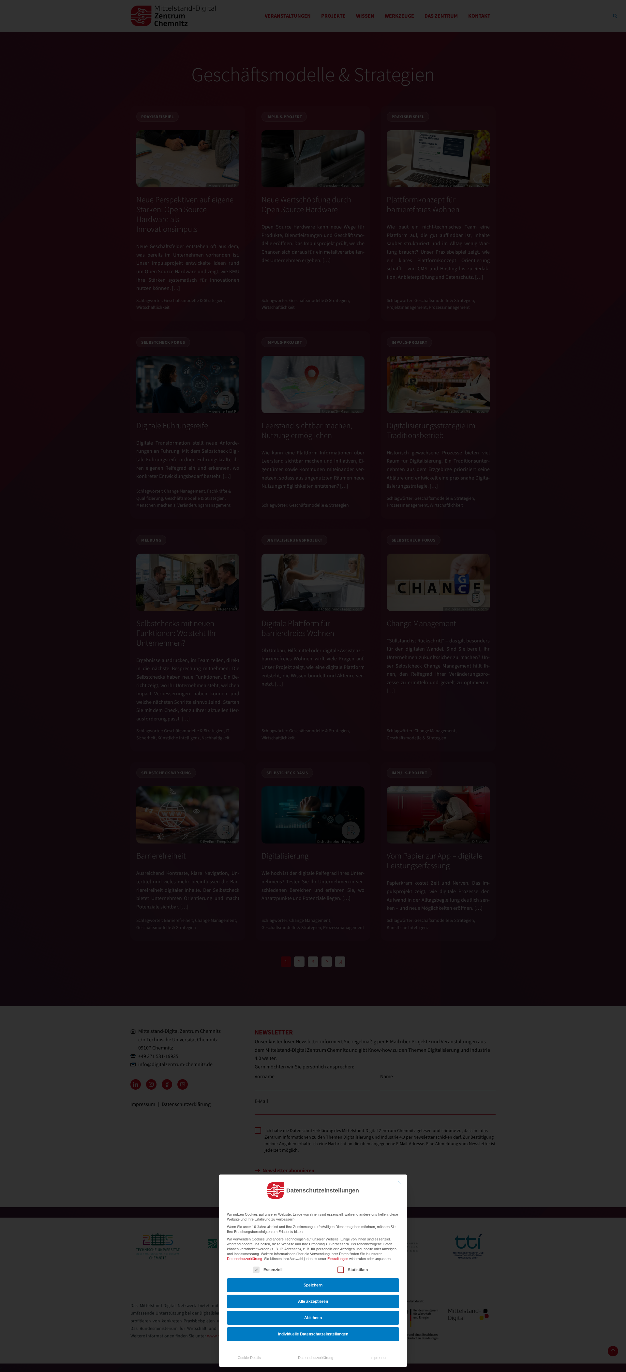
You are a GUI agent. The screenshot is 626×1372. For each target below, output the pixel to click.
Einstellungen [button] (337, 1259)
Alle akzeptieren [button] (313, 1301)
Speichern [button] (313, 1285)
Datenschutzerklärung (244, 1259)
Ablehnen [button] (313, 1318)
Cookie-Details (249, 1358)
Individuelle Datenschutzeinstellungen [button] (313, 1334)
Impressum (379, 1358)
